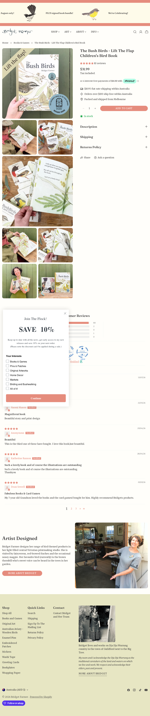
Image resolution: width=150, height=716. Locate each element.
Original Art (8, 623)
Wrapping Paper (11, 672)
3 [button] (76, 508)
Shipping (33, 618)
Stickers (6, 651)
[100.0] (82, 352)
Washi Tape (8, 657)
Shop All (6, 613)
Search (31, 613)
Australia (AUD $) (15, 689)
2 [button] (71, 508)
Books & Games (21, 43)
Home (5, 43)
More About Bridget (93, 673)
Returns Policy (36, 632)
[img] (11, 428)
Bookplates (8, 667)
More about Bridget (22, 573)
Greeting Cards (10, 662)
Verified (74, 361)
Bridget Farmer (20, 697)
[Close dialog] (65, 313)
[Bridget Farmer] (14, 13)
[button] (87, 63)
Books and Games (12, 618)
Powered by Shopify (41, 697)
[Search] (135, 32)
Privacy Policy (35, 637)
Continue (36, 398)
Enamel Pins (9, 637)
